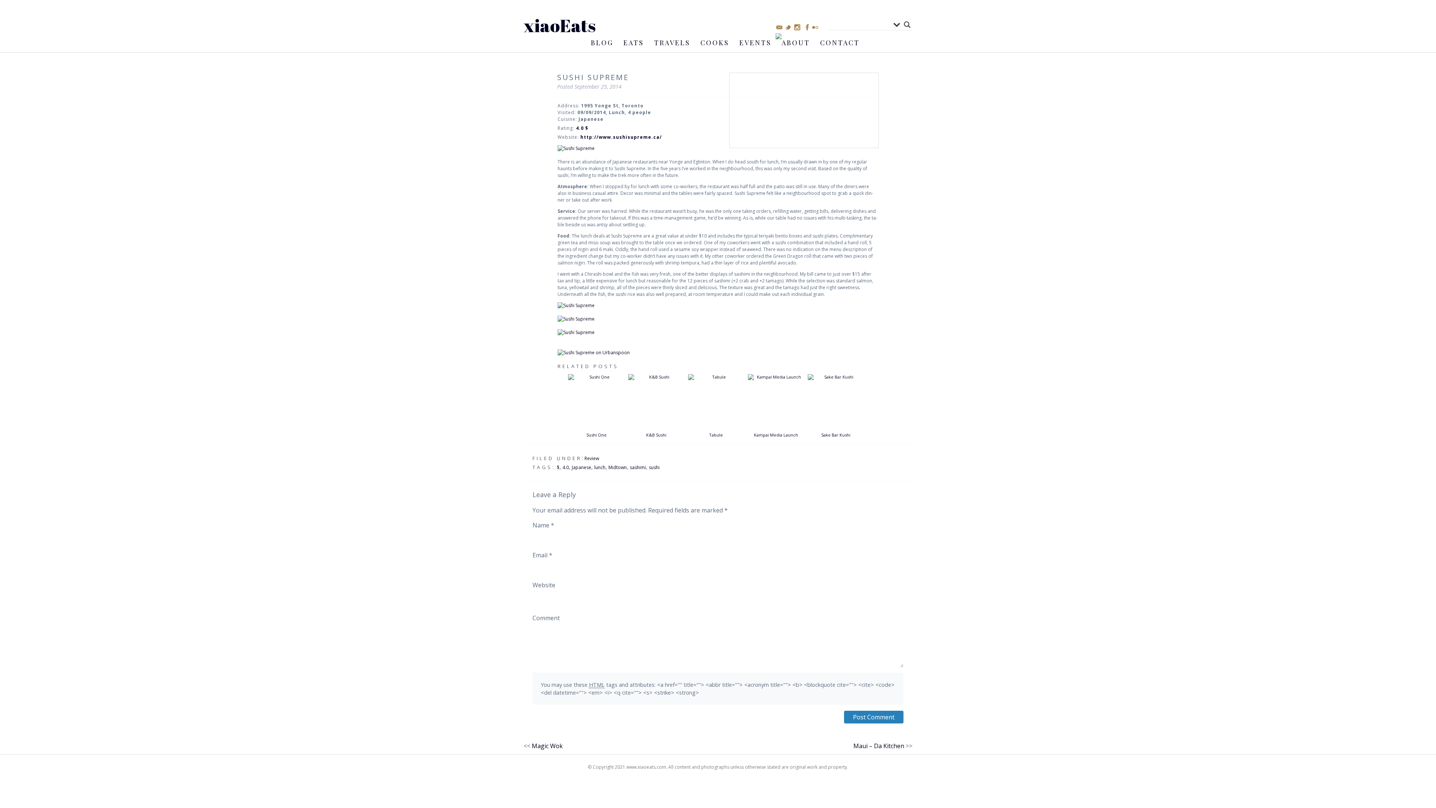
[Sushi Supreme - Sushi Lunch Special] (718, 305)
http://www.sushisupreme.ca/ (621, 137)
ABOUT (796, 42)
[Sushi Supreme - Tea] (718, 148)
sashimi (638, 467)
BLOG (602, 42)
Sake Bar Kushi (835, 435)
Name (543, 525)
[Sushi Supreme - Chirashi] (718, 332)
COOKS (714, 42)
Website (544, 585)
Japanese (581, 467)
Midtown (617, 467)
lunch (599, 467)
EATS (633, 42)
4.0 (565, 467)
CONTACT (840, 42)
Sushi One (596, 435)
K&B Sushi (656, 435)
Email (542, 555)
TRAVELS (672, 42)
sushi (654, 467)
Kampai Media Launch (776, 435)
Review (591, 458)
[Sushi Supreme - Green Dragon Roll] (718, 319)
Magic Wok (547, 746)
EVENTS (755, 42)
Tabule (716, 435)
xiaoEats (560, 25)
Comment (546, 618)
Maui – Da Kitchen (878, 746)
